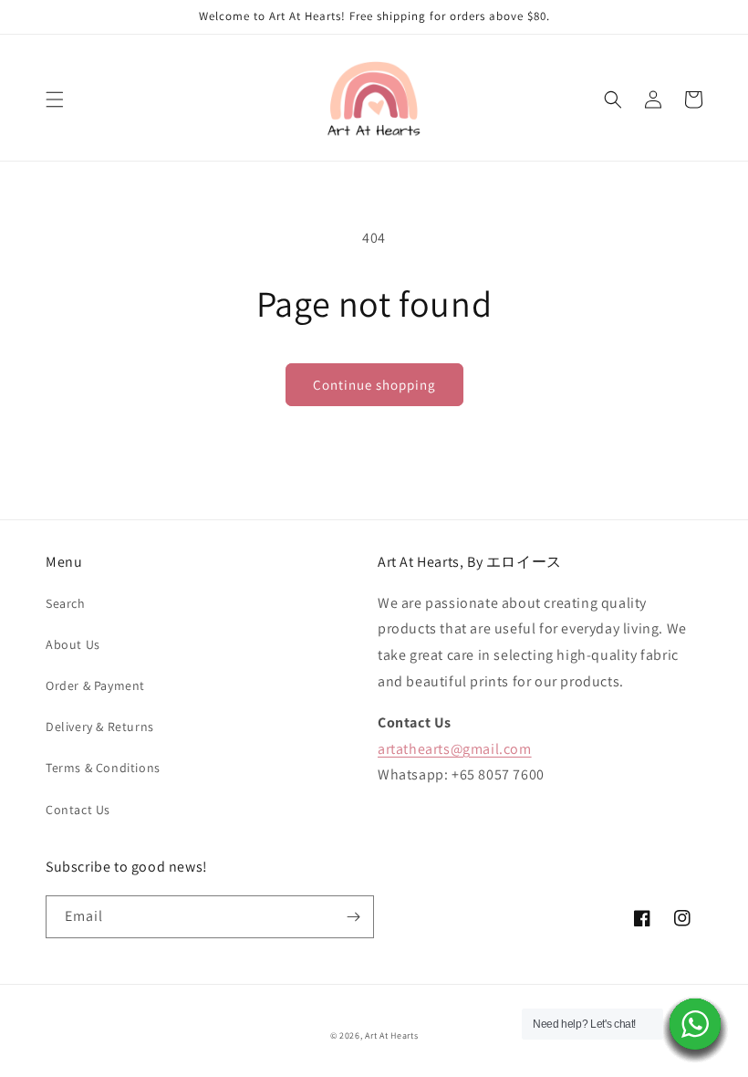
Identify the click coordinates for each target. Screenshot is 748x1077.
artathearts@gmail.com (455, 748)
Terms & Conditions (103, 767)
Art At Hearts (391, 1035)
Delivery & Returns (100, 726)
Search (66, 603)
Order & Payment (95, 685)
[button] (55, 99)
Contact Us (78, 809)
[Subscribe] (353, 916)
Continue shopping (374, 384)
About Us (73, 644)
